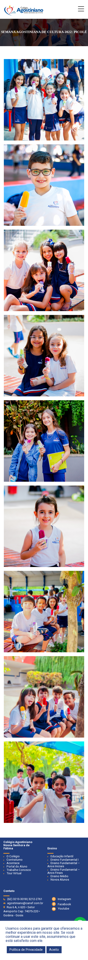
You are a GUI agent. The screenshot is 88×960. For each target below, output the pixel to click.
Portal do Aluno (17, 866)
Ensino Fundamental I (65, 859)
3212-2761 (35, 899)
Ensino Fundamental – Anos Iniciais (63, 864)
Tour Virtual (14, 873)
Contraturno (15, 859)
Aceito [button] (54, 949)
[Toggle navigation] (81, 10)
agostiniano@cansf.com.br (25, 903)
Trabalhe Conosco (19, 870)
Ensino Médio (59, 876)
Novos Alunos (60, 879)
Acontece (13, 863)
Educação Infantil (62, 856)
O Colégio (13, 856)
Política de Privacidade (26, 949)
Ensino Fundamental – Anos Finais (63, 871)
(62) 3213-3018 (17, 899)
